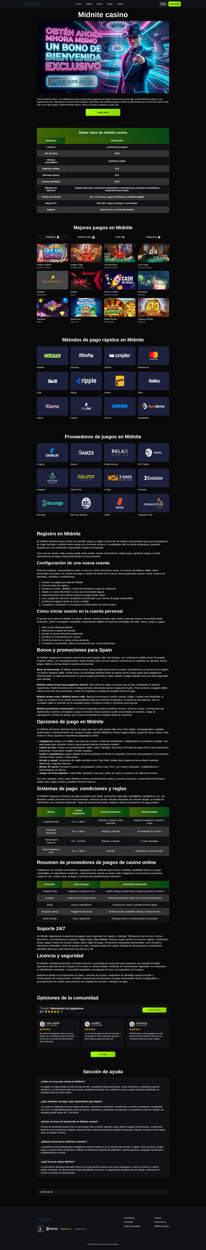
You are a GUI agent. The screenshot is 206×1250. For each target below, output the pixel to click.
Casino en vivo (84, 237)
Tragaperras (151, 237)
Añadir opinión (154, 1010)
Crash (118, 237)
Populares (51, 237)
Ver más (103, 1054)
